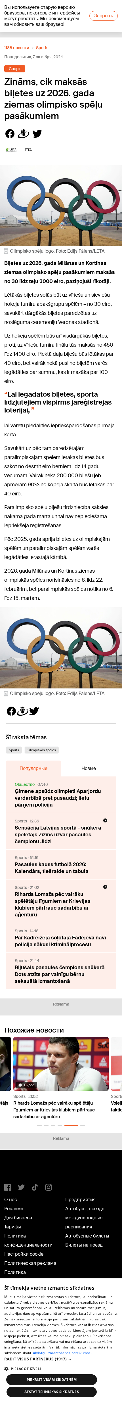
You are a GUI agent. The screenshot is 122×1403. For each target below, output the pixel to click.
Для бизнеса (18, 1218)
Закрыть (103, 16)
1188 (16, 1169)
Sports (42, 47)
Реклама (13, 1209)
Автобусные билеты (87, 1236)
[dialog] (61, 1340)
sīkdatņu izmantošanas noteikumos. (62, 1352)
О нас (10, 1200)
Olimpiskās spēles (42, 750)
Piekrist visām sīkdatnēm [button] (52, 1379)
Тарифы (12, 1227)
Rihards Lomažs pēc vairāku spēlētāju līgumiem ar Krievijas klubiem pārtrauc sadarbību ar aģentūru (53, 904)
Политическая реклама (30, 1263)
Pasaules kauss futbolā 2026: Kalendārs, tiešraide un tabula (52, 868)
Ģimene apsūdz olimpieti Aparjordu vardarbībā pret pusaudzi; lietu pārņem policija (58, 798)
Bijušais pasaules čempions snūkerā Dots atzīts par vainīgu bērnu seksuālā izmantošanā (60, 974)
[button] (39, 1125)
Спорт (15, 68)
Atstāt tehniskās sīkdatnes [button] (51, 1391)
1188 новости (16, 47)
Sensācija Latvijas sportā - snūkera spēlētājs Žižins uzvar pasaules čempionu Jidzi (58, 834)
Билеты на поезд (84, 1245)
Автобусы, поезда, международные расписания (85, 1218)
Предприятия (80, 1200)
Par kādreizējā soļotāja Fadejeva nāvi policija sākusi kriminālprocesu (60, 941)
